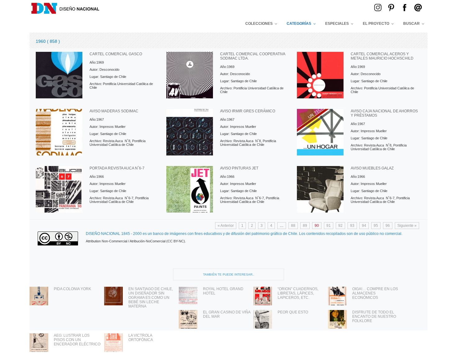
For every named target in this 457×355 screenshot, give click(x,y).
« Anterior (226, 225)
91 (328, 225)
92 (340, 225)
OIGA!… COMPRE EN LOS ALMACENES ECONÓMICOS (375, 293)
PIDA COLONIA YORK (72, 289)
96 (387, 225)
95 (376, 225)
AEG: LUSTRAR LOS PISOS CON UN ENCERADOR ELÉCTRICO (77, 339)
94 (364, 225)
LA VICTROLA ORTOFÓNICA (140, 337)
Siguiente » (407, 225)
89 (305, 225)
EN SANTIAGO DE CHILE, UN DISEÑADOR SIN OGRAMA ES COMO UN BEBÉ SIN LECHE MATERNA (150, 297)
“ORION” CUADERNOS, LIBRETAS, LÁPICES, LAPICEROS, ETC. (298, 293)
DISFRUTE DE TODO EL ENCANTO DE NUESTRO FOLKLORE (374, 316)
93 (352, 225)
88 (293, 225)
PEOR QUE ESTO (293, 312)
